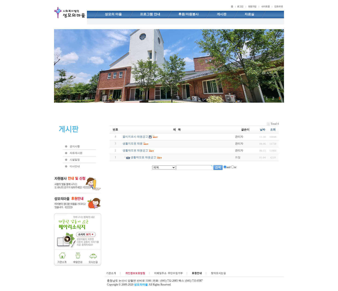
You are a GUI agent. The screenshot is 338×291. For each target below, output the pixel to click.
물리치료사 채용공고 (135, 136)
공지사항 (75, 146)
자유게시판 (76, 153)
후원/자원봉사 (188, 14)
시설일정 (75, 159)
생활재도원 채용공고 (135, 150)
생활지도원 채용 (133, 143)
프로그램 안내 (150, 14)
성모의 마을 (113, 14)
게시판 (221, 14)
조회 (273, 129)
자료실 (249, 14)
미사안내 (75, 166)
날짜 (262, 129)
